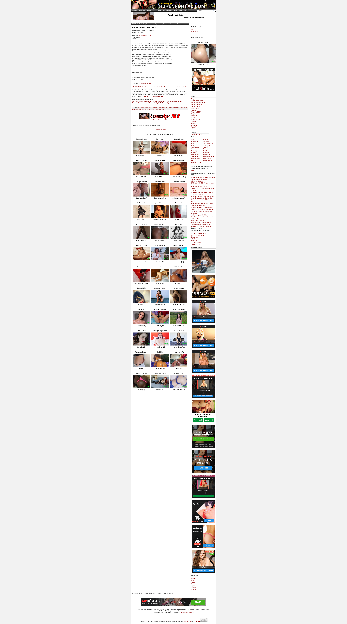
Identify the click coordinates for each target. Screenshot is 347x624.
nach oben (162, 130)
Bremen (193, 149)
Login (192, 29)
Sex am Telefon (196, 242)
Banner (193, 580)
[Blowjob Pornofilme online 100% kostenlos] (203, 91)
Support (193, 589)
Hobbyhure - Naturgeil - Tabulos (201, 226)
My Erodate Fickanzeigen (144, 107)
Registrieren (195, 31)
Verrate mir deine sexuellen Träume (202, 209)
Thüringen (206, 149)
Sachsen (206, 141)
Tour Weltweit (207, 160)
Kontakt (171, 593)
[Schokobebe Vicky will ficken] (203, 273)
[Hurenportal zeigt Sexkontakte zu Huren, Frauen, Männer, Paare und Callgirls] (173, 8)
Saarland (206, 139)
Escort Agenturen (196, 104)
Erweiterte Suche (196, 134)
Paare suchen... (196, 119)
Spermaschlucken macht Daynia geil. (203, 196)
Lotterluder (194, 239)
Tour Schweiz (207, 158)
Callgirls (193, 99)
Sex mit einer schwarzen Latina (156, 109)
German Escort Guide (197, 235)
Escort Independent (197, 101)
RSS (192, 170)
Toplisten (193, 586)
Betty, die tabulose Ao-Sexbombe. (201, 198)
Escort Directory (196, 106)
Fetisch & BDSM (196, 112)
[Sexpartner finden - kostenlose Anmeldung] (173, 20)
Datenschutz (153, 593)
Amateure (155, 107)
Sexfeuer (145, 109)
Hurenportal (194, 237)
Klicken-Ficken (195, 244)
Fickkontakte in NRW (137, 109)
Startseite (134, 10)
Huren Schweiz (167, 10)
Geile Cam (175, 107)
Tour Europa (207, 154)
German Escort (183, 107)
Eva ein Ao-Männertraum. (199, 179)
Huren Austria (178, 10)
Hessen (193, 153)
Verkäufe (193, 127)
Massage (194, 110)
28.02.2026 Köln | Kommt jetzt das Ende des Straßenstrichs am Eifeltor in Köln (159, 87)
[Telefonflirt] (203, 298)
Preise (193, 582)
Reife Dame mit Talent (198, 220)
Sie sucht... (194, 116)
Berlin (192, 145)
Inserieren (142, 10)
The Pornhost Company (186, 612)
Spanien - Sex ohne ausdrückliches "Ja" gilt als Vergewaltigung (151, 103)
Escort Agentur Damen (198, 102)
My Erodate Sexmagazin (198, 233)
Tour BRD (206, 153)
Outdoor (193, 121)
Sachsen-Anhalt (208, 143)
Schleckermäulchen (197, 181)
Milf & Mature (195, 108)
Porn (185, 10)
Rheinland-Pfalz (196, 162)
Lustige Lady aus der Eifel (199, 215)
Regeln (160, 593)
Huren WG (194, 241)
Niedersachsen (195, 158)
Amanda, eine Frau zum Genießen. (202, 207)
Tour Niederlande (208, 156)
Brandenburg (195, 147)
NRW (192, 160)
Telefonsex (194, 123)
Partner (193, 584)
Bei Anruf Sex (151, 10)
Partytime (194, 114)
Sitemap (193, 588)
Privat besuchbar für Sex (198, 194)
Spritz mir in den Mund (165, 107)
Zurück (156, 130)
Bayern (193, 143)
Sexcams (194, 125)
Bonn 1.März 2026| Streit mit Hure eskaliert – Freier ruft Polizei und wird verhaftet (157, 101)
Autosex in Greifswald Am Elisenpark (202, 192)
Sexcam (159, 10)
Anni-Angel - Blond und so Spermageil (203, 177)
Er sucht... (194, 117)
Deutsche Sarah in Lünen (199, 187)
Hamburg (194, 151)
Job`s (192, 129)
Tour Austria (207, 151)
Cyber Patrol (188, 621)
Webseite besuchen (145, 35)
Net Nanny (196, 621)
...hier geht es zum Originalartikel (153, 96)
